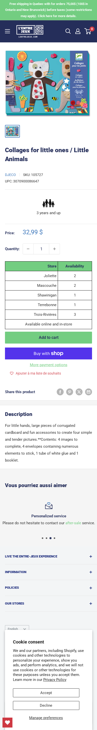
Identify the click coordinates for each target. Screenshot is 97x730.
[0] (88, 31)
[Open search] (68, 31)
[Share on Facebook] (60, 391)
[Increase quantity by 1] (54, 249)
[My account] (77, 31)
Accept (46, 693)
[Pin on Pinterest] (69, 391)
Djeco (10, 175)
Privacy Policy (54, 679)
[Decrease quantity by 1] (28, 249)
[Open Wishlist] (7, 723)
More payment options (48, 365)
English (13, 629)
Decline (46, 705)
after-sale (73, 523)
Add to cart (48, 337)
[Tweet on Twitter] (79, 391)
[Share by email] (88, 391)
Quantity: (12, 249)
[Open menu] (7, 31)
